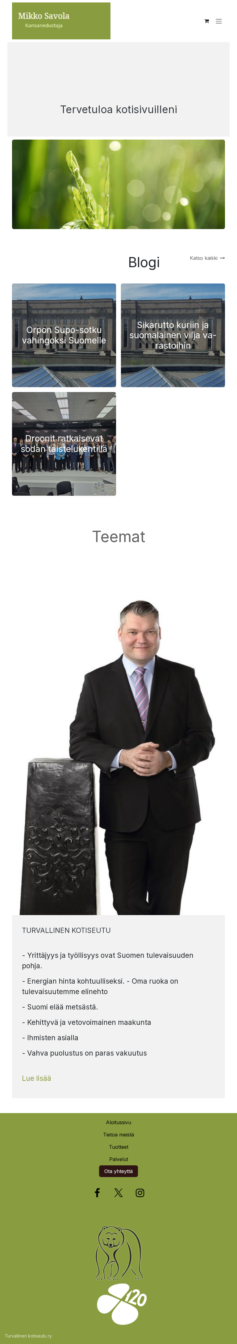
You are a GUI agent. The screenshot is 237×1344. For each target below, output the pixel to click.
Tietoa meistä (118, 1135)
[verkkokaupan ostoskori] (206, 21)
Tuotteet (118, 1147)
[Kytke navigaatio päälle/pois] (219, 20)
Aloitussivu (118, 1122)
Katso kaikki (204, 258)
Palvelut (118, 1159)
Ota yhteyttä (118, 1171)
